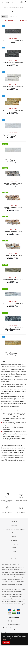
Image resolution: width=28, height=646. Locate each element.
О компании (14, 521)
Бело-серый (4, 20)
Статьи (14, 555)
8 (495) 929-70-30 (15, 621)
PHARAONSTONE (13, 38)
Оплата (14, 551)
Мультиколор (11, 20)
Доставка (14, 547)
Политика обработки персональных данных (14, 529)
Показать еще (23, 20)
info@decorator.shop (15, 624)
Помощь (14, 532)
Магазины (14, 525)
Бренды (14, 536)
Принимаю (6, 642)
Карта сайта (14, 558)
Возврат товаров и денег (14, 544)
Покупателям (14, 540)
